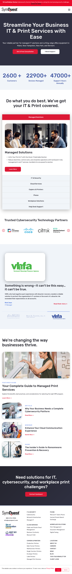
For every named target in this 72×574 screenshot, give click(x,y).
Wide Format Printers (33, 546)
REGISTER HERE (36, 4)
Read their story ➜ (60, 298)
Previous (3, 230)
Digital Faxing (54, 532)
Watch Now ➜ (29, 434)
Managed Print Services (34, 559)
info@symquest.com (11, 520)
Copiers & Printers (36, 189)
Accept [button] (58, 570)
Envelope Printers (32, 554)
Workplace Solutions (36, 201)
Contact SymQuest (36, 494)
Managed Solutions (36, 117)
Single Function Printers (34, 551)
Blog (52, 554)
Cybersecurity (31, 514)
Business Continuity (33, 532)
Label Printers (31, 556)
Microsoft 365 (31, 535)
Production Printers (33, 543)
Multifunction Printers (33, 548)
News (52, 551)
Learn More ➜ (7, 398)
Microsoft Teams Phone (57, 514)
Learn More (13, 169)
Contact (53, 548)
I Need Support (50, 51)
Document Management (57, 529)
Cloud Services (36, 184)
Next (68, 230)
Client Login (54, 559)
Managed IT (30, 520)
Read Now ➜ (29, 415)
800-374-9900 (11, 518)
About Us (53, 543)
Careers (53, 546)
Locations (53, 540)
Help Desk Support (36, 207)
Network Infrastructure (34, 517)
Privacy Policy (50, 568)
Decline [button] (66, 570)
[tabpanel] (36, 279)
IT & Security (36, 178)
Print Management (55, 527)
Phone (36, 195)
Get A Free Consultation (25, 51)
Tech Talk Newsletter (58, 556)
